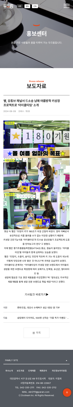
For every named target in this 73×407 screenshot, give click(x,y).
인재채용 (32, 371)
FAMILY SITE (11, 360)
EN (27, 6)
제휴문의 (43, 371)
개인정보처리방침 (59, 371)
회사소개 (9, 371)
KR (20, 6)
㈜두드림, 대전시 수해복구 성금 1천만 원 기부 (38, 307)
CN (34, 6)
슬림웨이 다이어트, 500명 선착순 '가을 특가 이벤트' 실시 (43, 317)
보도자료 (20, 371)
